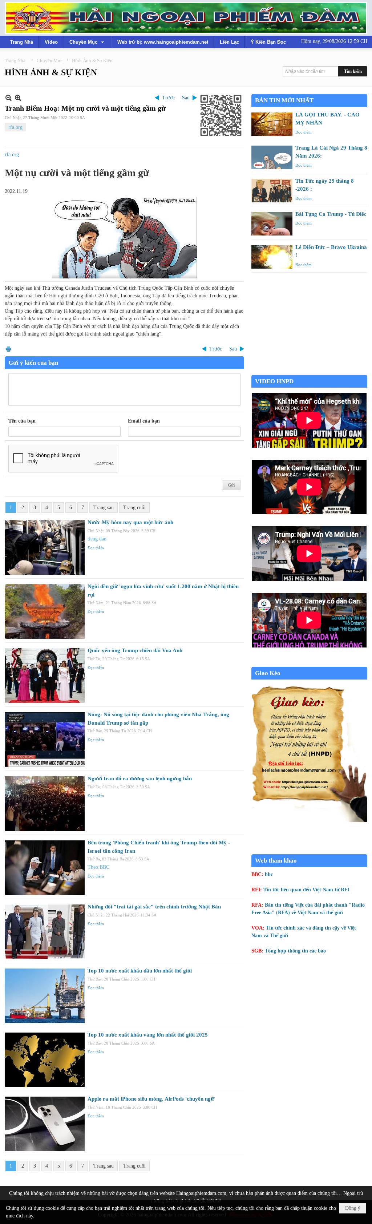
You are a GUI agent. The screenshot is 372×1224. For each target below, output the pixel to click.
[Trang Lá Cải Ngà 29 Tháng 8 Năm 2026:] (271, 157)
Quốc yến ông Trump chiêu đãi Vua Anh (135, 650)
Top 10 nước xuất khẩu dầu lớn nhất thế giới (140, 971)
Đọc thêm (96, 548)
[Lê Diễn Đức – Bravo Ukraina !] (271, 257)
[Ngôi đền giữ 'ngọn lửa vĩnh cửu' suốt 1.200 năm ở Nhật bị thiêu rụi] (45, 611)
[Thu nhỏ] (8, 98)
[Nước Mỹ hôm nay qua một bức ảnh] (45, 547)
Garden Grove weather (309, 371)
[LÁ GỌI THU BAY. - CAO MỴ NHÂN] (271, 124)
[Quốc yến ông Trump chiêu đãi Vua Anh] (45, 675)
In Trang (8, 349)
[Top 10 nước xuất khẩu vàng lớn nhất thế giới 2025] (45, 1060)
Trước (168, 97)
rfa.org (15, 127)
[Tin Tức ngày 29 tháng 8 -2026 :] (271, 190)
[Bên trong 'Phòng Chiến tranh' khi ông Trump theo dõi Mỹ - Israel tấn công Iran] (45, 867)
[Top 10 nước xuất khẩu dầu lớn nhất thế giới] (45, 995)
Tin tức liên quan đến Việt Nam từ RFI (306, 889)
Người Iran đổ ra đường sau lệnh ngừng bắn (140, 778)
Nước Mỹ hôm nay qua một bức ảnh (130, 522)
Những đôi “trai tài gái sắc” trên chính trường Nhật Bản (154, 907)
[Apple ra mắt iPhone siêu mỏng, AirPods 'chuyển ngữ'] (45, 1124)
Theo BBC (98, 867)
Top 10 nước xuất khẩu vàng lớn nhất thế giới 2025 (148, 1035)
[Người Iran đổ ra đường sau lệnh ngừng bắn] (45, 803)
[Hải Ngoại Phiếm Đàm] (186, 18)
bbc (269, 874)
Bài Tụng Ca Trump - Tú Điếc (331, 214)
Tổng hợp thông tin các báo (295, 951)
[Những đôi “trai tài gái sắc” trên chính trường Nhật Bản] (45, 931)
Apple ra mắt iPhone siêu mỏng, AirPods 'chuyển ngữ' (151, 1099)
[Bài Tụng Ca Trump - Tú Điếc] (271, 223)
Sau (186, 97)
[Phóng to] (18, 98)
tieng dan (97, 539)
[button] (88, 42)
